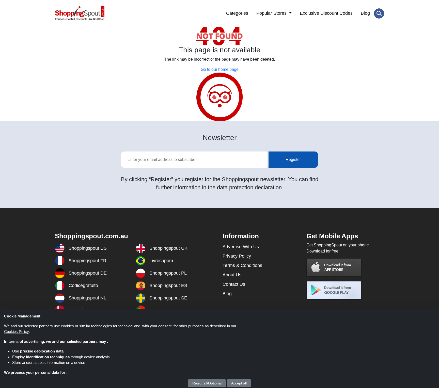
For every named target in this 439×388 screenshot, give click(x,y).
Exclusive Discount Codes (326, 13)
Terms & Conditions (242, 265)
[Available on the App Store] (334, 267)
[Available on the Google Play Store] (334, 290)
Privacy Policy (237, 256)
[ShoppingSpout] (79, 13)
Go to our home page (220, 69)
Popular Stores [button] (272, 13)
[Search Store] (379, 13)
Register (293, 159)
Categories (237, 13)
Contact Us (234, 284)
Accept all (239, 383)
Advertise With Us (241, 246)
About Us (232, 274)
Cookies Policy (16, 331)
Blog (365, 13)
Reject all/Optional (207, 383)
